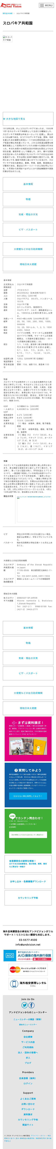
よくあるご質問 (28, 1099)
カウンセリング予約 (28, 898)
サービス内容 (28, 1042)
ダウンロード (28, 1109)
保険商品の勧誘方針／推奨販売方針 (33, 1138)
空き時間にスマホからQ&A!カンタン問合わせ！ (28, 835)
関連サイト (28, 1125)
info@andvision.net (28, 945)
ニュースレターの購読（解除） (28, 1019)
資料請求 (28, 1114)
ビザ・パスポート (28, 229)
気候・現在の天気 (28, 214)
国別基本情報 (8, 13)
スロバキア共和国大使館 (9, 567)
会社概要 (28, 1037)
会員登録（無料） (28, 1078)
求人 (28, 1058)
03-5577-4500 (28, 940)
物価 (28, 199)
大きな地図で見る (15, 119)
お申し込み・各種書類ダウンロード (28, 881)
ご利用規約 (28, 1047)
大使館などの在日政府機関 (28, 249)
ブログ (28, 1063)
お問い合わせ (28, 1104)
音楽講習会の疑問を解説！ (28, 863)
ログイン (28, 1083)
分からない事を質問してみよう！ (28, 796)
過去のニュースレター (28, 1024)
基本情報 (28, 184)
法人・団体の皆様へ (28, 1053)
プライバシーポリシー (39, 1135)
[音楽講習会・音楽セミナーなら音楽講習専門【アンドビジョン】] (11, 5)
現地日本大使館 (28, 264)
